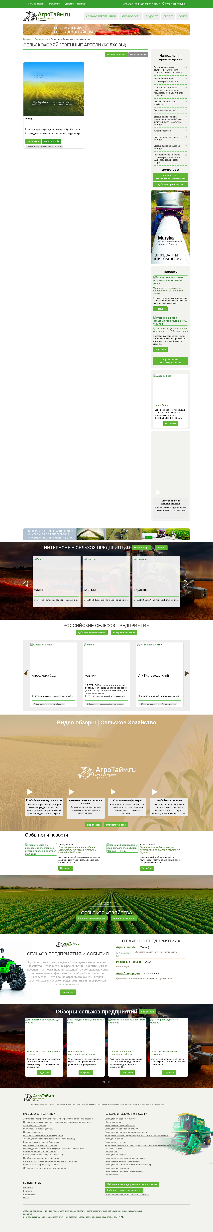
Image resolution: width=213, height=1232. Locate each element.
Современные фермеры (127, 800)
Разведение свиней (114, 1139)
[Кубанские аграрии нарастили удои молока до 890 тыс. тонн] (170, 321)
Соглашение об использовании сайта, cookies (127, 1195)
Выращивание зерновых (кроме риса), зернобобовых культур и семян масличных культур (170, 121)
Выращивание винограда (117, 1168)
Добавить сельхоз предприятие (141, 4)
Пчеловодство (111, 1175)
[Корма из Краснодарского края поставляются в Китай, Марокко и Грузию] (122, 857)
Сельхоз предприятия (101, 16)
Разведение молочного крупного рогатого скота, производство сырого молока (170, 70)
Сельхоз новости (36, 4)
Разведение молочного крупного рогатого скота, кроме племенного (136, 1135)
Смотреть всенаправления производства (171, 177)
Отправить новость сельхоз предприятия (170, 361)
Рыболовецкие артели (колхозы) (38, 1129)
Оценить (31, 141)
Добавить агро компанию (92, 632)
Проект (168, 16)
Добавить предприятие (170, 184)
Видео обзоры (141, 547)
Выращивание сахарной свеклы (120, 1125)
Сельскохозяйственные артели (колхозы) (43, 1155)
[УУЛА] (53, 89)
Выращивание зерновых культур (170, 138)
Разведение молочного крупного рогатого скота (170, 80)
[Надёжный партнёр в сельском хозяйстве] (127, 1033)
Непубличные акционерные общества (41, 1158)
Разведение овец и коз (115, 1142)
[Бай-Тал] (106, 572)
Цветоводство (111, 1151)
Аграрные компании (124, 632)
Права (26, 1198)
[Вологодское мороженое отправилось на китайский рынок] (170, 281)
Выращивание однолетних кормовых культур (126, 1132)
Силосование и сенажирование (170, 501)
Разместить (54, 4)
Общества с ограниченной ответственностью (44, 1168)
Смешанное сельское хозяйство (170, 103)
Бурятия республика (176, 4)
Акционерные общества (34, 1125)
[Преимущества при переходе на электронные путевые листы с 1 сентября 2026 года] (41, 857)
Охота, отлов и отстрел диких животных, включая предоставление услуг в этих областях (170, 91)
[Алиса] (56, 572)
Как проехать (50, 141)
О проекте (28, 1188)
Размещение (29, 1194)
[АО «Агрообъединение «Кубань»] (169, 1033)
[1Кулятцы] (156, 572)
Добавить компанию (116, 55)
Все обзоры (93, 824)
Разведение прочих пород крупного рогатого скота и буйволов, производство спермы (170, 158)
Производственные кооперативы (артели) (43, 1135)
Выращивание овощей (170, 110)
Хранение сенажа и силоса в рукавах (86, 801)
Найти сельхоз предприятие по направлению (132, 1184)
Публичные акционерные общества (40, 1145)
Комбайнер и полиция (169, 800)
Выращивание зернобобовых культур (122, 1161)
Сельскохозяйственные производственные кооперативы (50, 1161)
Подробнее (160, 309)
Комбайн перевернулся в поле (44, 800)
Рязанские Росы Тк (128, 961)
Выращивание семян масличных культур (124, 1171)
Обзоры (161, 547)
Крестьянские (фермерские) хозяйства (41, 1165)
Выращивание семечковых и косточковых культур (128, 1165)
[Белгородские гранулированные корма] (86, 1033)
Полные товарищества (34, 1132)
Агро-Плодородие (128, 973)
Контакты (27, 1191)
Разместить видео (116, 824)
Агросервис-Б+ (126, 947)
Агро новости (130, 16)
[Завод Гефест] (170, 388)
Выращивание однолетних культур (170, 147)
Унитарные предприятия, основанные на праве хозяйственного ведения (58, 1119)
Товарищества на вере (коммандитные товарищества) (49, 1139)
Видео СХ (152, 16)
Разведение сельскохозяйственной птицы (125, 1158)
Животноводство (170, 130)
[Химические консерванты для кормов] (44, 1033)
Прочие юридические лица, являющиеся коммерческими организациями (57, 1122)
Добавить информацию (76, 4)
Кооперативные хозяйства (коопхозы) (41, 1142)
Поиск (183, 16)
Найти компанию (138, 55)
